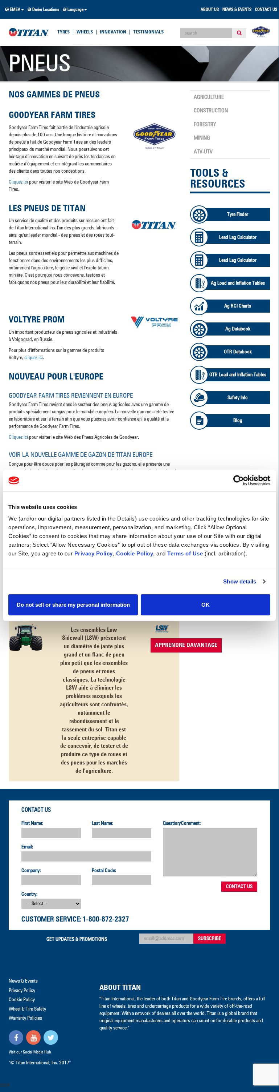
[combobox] (206, 33)
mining (202, 138)
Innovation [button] (113, 32)
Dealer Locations (45, 10)
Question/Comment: (182, 823)
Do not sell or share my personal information (73, 604)
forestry (205, 124)
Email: (27, 847)
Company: (31, 870)
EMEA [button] (14, 10)
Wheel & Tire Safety (27, 1009)
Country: (29, 894)
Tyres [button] (63, 32)
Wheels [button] (85, 32)
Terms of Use (185, 553)
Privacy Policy (93, 553)
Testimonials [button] (148, 32)
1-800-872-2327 (106, 919)
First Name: (32, 823)
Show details (239, 581)
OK (205, 604)
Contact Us (266, 10)
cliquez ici (33, 357)
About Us (210, 10)
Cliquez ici (18, 182)
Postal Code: (104, 870)
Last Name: (103, 823)
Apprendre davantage (186, 645)
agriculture (209, 97)
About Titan (120, 987)
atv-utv (203, 151)
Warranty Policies (25, 1018)
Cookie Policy (134, 553)
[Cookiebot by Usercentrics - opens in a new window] (238, 480)
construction (211, 110)
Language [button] (74, 10)
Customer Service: (51, 919)
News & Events (236, 10)
